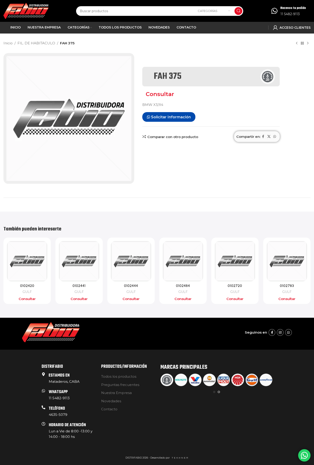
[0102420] (27, 261)
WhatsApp (58, 392)
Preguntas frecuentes (120, 385)
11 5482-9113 (290, 14)
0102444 (131, 286)
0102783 (287, 286)
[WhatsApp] (43, 391)
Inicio (8, 43)
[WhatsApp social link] (274, 136)
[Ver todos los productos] (302, 43)
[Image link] (51, 332)
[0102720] (235, 261)
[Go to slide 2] (219, 392)
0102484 (183, 286)
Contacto (109, 409)
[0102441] (79, 261)
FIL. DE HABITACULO (36, 43)
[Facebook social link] (263, 136)
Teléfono (57, 408)
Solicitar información (170, 117)
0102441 (79, 286)
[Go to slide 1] (214, 392)
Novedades (111, 401)
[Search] (238, 11)
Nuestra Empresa (116, 393)
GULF (27, 292)
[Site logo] (26, 10)
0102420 (27, 286)
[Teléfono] (43, 407)
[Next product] (308, 43)
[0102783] (287, 261)
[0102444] (131, 261)
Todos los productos (118, 376)
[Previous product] (297, 43)
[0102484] (183, 261)
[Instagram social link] (280, 332)
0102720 (235, 286)
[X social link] (269, 136)
